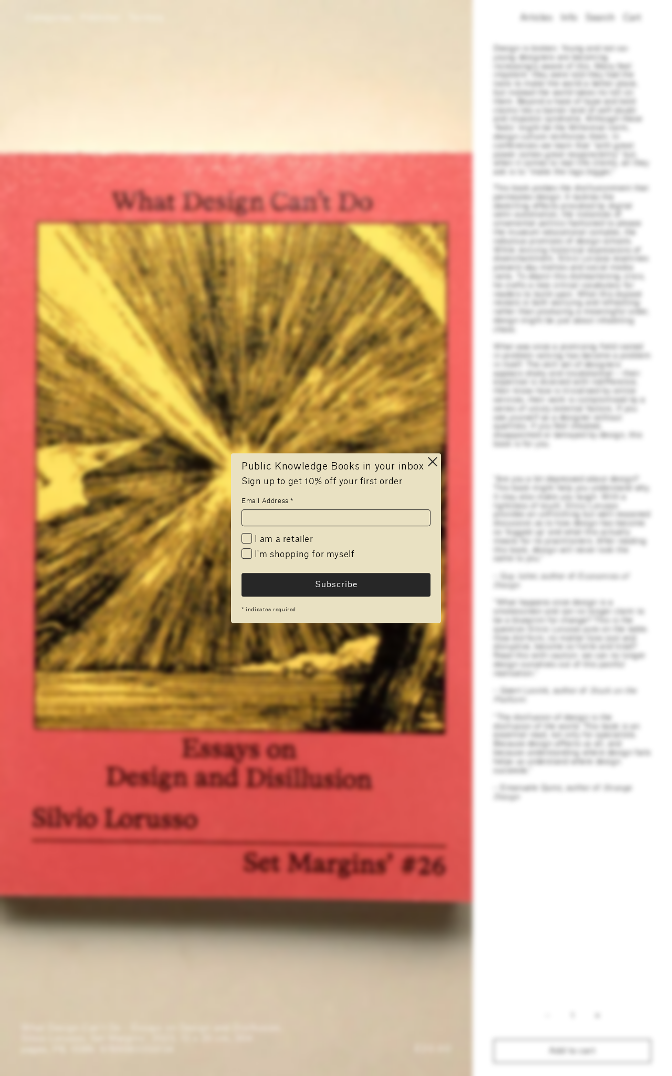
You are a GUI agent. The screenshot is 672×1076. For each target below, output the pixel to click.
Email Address (267, 501)
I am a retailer (282, 539)
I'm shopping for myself (303, 555)
